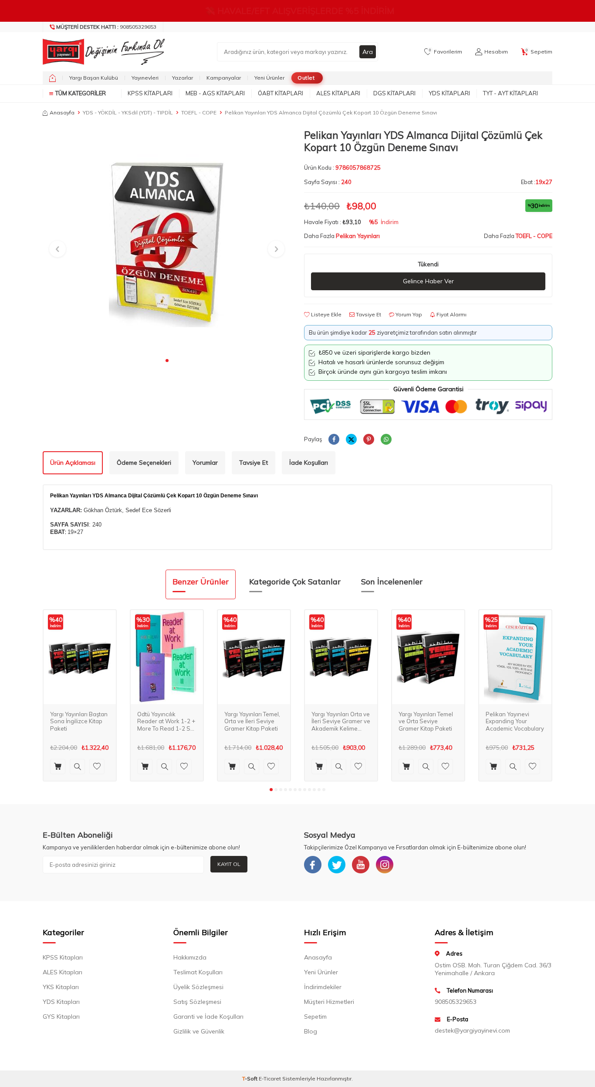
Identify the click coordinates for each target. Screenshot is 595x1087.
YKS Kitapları (61, 987)
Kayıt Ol (228, 864)
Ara (367, 52)
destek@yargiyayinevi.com (472, 1030)
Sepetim (315, 1016)
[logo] (101, 52)
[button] (167, 360)
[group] (167, 240)
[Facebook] (312, 864)
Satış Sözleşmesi (197, 1002)
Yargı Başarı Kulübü (93, 77)
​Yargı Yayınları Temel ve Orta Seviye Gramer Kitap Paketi (426, 721)
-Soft (250, 1078)
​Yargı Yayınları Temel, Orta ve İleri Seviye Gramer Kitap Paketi (252, 721)
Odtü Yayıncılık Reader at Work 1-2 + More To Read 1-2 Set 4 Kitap (166, 722)
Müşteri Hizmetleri (329, 1002)
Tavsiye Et (368, 314)
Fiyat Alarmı (451, 314)
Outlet (306, 77)
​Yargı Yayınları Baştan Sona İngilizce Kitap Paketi (79, 721)
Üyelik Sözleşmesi (198, 987)
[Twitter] (336, 864)
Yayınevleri (145, 77)
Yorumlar (205, 462)
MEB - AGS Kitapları (215, 93)
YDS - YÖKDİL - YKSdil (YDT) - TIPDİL (128, 112)
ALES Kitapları (338, 93)
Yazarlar (182, 77)
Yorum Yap (408, 314)
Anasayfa (62, 112)
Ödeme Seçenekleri (144, 462)
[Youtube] (360, 864)
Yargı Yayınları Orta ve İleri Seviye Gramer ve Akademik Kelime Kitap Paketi (340, 722)
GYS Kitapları (61, 1016)
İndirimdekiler (322, 987)
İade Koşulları (308, 462)
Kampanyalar (223, 77)
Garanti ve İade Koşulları (208, 1016)
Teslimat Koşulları (198, 972)
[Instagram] (384, 864)
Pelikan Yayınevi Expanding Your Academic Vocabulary (515, 721)
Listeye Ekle (325, 314)
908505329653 (106, 26)
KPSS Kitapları (150, 93)
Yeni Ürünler (269, 77)
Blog (310, 1031)
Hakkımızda (189, 957)
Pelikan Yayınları (358, 235)
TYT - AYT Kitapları (510, 93)
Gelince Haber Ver (428, 281)
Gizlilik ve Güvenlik (198, 1031)
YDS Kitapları (449, 93)
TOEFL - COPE (198, 112)
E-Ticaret (270, 1078)
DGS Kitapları (394, 93)
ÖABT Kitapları (280, 93)
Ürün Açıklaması (72, 462)
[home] (52, 78)
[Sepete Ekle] (57, 766)
